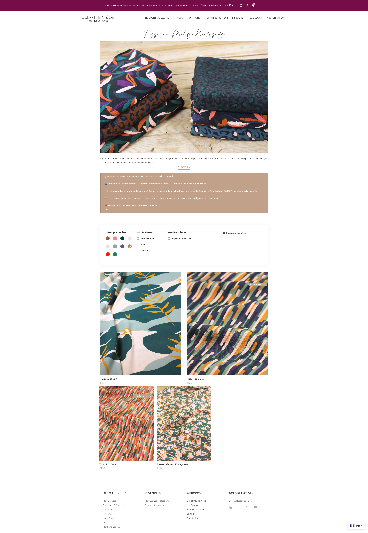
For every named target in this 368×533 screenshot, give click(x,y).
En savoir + (184, 167)
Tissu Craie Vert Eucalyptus (172, 464)
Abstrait (144, 244)
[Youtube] (255, 507)
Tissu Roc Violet (196, 379)
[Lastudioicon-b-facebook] (239, 507)
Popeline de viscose (182, 238)
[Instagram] (231, 507)
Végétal (144, 250)
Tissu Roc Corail (108, 464)
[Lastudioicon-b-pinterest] (247, 507)
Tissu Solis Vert (108, 379)
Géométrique (147, 238)
